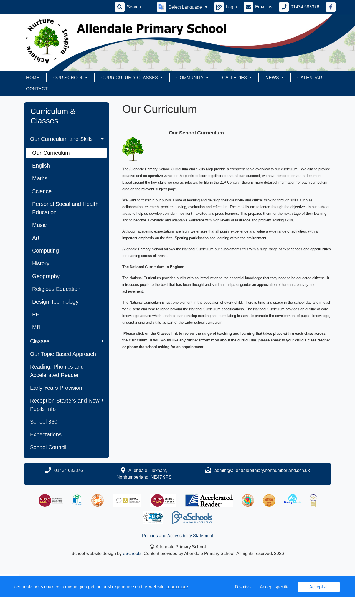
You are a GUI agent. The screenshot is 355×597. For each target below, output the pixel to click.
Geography (46, 276)
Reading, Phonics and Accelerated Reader (57, 371)
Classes (39, 341)
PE (35, 314)
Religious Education (56, 289)
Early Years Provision (56, 388)
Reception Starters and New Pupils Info (64, 405)
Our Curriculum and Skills (61, 139)
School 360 (43, 422)
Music (39, 225)
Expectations (46, 434)
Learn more (177, 586)
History (40, 263)
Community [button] (190, 77)
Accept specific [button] (275, 586)
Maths (39, 178)
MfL (37, 327)
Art (35, 238)
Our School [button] (68, 77)
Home (32, 77)
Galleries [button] (235, 77)
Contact (37, 88)
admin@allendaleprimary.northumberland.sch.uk (262, 470)
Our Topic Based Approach (63, 354)
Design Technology (55, 302)
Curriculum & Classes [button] (130, 77)
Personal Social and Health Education (65, 208)
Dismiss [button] (243, 586)
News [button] (272, 77)
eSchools (132, 553)
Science (42, 191)
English (41, 166)
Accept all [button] (319, 586)
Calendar (309, 77)
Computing (45, 251)
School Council (48, 447)
